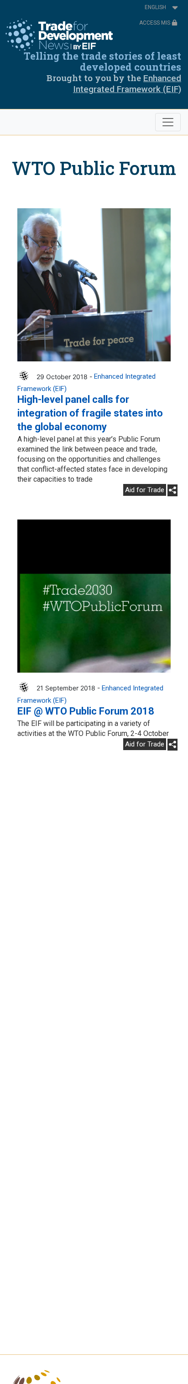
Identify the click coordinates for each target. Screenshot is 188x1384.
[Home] (59, 35)
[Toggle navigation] (168, 122)
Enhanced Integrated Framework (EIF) (127, 83)
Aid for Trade (144, 490)
